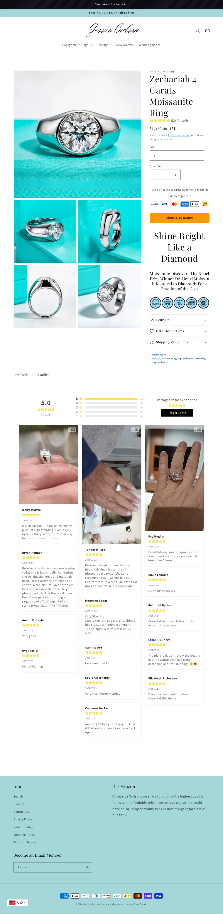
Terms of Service (25, 842)
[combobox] (18, 902)
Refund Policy (23, 827)
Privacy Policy (23, 819)
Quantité (155, 166)
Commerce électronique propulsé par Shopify (123, 904)
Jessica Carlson (92, 904)
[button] (77, 44)
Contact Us (21, 812)
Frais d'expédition (179, 135)
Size (152, 147)
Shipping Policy (24, 835)
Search (18, 796)
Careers (19, 804)
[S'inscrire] (87, 867)
